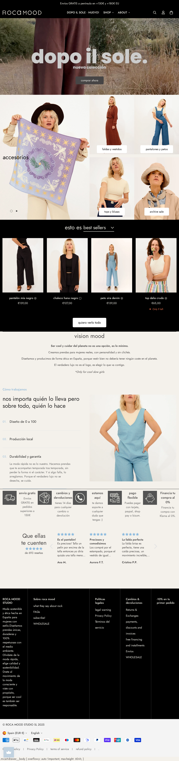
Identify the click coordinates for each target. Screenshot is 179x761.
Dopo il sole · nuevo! (83, 12)
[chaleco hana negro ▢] (67, 265)
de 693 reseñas (34, 553)
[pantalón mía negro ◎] (22, 265)
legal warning (103, 610)
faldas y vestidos (111, 149)
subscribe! (39, 618)
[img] (34, 548)
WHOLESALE (41, 624)
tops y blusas (111, 212)
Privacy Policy (103, 616)
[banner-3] (112, 187)
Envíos (129, 651)
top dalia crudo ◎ (156, 298)
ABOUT (122, 12)
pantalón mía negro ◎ (23, 298)
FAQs (36, 612)
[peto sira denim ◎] (111, 265)
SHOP (107, 12)
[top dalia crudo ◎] (156, 265)
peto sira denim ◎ (112, 298)
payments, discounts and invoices (134, 628)
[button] (171, 13)
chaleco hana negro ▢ (67, 298)
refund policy (83, 749)
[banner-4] (156, 188)
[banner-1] (112, 124)
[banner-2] (156, 124)
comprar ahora (89, 80)
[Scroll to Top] (172, 742)
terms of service (60, 749)
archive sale (157, 212)
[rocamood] (23, 12)
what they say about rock (47, 606)
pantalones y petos (157, 149)
